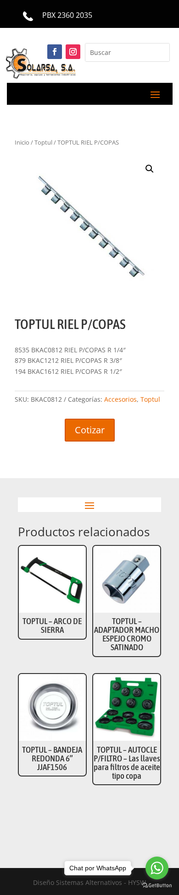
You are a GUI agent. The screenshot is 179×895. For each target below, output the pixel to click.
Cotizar (90, 430)
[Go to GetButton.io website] (157, 886)
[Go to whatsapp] (156, 868)
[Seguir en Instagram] (73, 51)
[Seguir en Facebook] (54, 51)
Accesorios (120, 399)
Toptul (150, 399)
